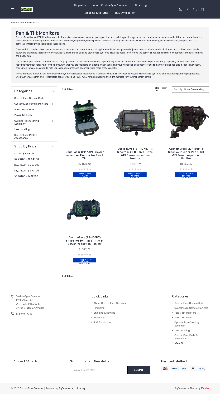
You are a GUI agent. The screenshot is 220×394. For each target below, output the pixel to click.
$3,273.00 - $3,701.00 (26, 170)
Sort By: (178, 89)
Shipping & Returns (96, 12)
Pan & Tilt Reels (23, 115)
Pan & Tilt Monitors (25, 109)
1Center (205, 388)
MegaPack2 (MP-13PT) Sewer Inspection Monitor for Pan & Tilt (85, 155)
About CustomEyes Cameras (110, 5)
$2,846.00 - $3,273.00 (26, 164)
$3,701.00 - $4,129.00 (26, 176)
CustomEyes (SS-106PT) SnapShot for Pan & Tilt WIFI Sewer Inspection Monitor (84, 240)
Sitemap (81, 388)
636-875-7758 (24, 313)
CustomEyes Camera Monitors (31, 103)
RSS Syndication (125, 12)
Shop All (78, 5)
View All (178, 343)
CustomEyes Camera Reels (29, 98)
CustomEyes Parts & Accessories (26, 136)
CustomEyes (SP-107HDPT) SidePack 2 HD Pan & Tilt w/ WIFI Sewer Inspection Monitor (135, 153)
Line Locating (22, 129)
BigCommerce (66, 388)
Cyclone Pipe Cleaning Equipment (26, 122)
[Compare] (187, 11)
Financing (141, 5)
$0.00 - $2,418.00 (24, 153)
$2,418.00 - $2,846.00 (26, 159)
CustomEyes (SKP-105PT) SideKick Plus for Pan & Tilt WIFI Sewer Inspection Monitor (186, 153)
